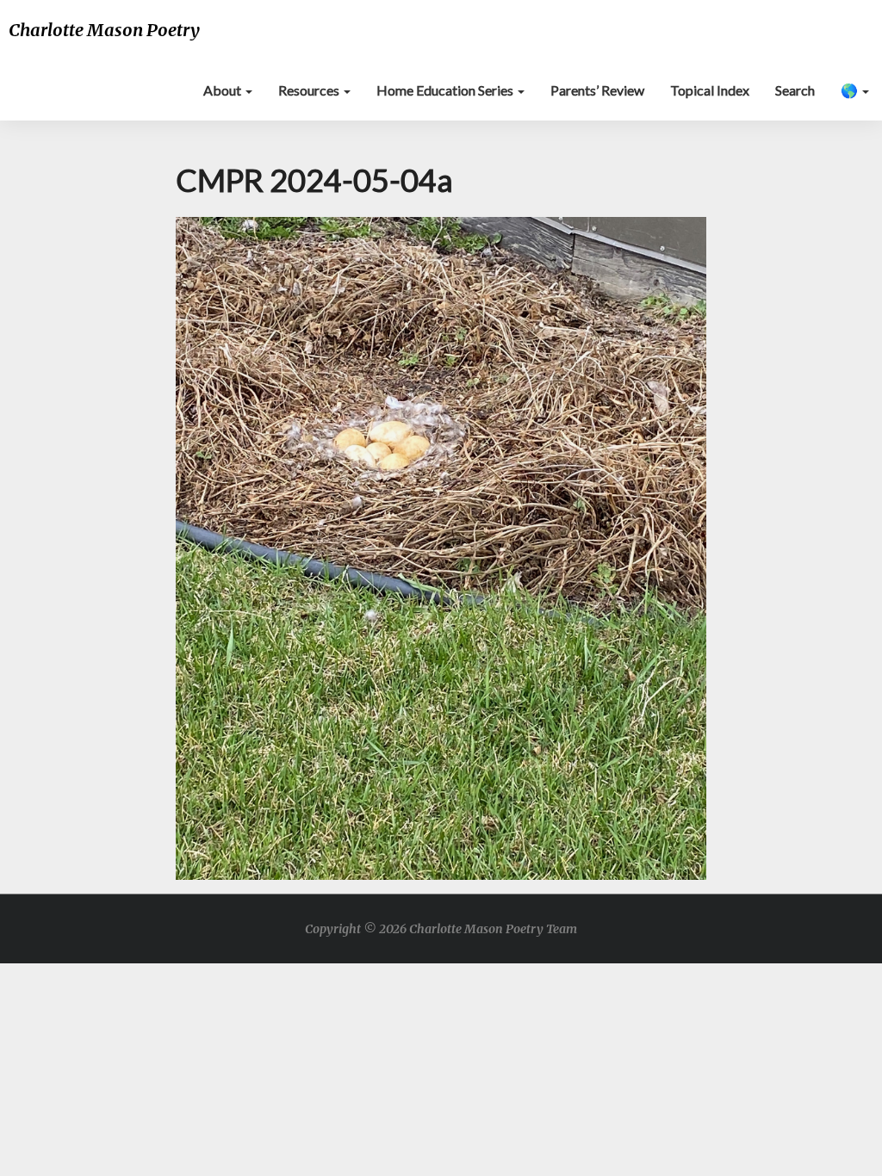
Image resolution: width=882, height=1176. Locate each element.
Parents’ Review (597, 90)
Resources (310, 90)
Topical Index (709, 90)
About (223, 90)
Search (795, 90)
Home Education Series (446, 90)
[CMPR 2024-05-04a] (441, 553)
